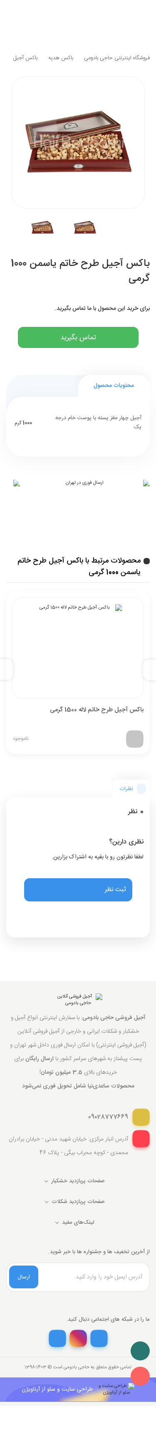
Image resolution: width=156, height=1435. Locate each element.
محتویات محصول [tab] (114, 386)
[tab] (132, 788)
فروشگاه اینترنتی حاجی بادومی (117, 58)
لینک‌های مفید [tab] (78, 1222)
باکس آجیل (25, 58)
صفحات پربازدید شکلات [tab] (78, 1201)
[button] (78, 889)
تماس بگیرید (78, 337)
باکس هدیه (60, 58)
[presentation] (146, 670)
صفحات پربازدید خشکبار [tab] (78, 1181)
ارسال (23, 1277)
